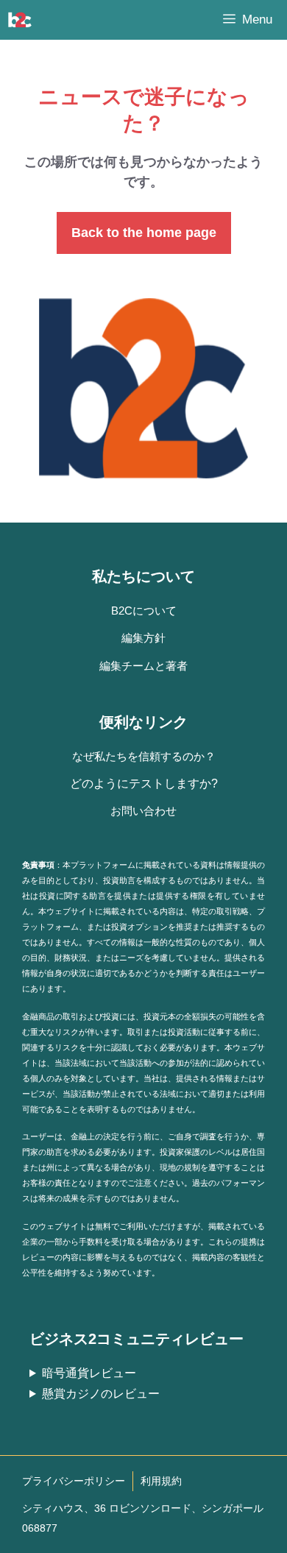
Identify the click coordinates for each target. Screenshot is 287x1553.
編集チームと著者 (143, 665)
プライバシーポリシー (73, 1481)
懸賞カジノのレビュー (101, 1393)
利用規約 (161, 1481)
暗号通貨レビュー (89, 1373)
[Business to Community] (19, 20)
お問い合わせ (143, 810)
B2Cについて (144, 610)
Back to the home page (143, 232)
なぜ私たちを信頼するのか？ (144, 756)
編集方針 (143, 638)
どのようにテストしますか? (144, 783)
